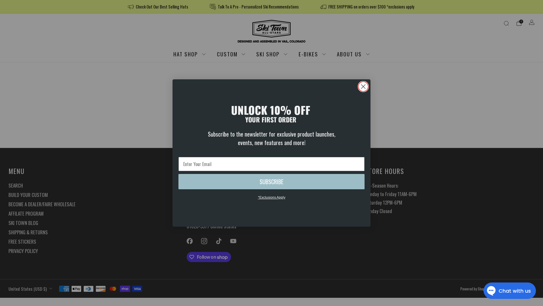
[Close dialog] (363, 87)
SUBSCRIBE (271, 181)
